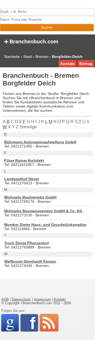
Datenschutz (21, 299)
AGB (5, 299)
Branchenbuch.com (31, 41)
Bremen (42, 56)
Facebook (34, 323)
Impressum (42, 299)
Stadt (27, 56)
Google (12, 323)
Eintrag (85, 64)
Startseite (12, 56)
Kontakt (67, 64)
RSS (49, 323)
